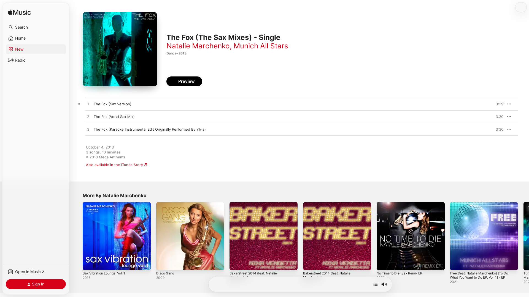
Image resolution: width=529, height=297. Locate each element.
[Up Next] (375, 284)
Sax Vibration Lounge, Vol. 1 (107, 204)
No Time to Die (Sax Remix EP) (403, 204)
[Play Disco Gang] (163, 263)
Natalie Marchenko (198, 46)
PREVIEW (497, 104)
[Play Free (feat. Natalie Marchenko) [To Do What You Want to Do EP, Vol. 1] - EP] (457, 263)
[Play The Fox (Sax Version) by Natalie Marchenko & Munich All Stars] (88, 104)
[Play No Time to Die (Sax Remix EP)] (383, 263)
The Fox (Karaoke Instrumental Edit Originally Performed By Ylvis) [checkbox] (150, 129)
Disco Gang (166, 204)
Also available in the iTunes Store (114, 165)
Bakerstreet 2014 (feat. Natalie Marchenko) (256, 206)
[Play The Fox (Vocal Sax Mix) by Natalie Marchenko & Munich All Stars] (88, 116)
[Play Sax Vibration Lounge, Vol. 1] (89, 263)
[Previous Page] (77, 236)
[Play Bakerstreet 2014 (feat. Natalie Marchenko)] (236, 263)
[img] (19, 12)
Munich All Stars (261, 46)
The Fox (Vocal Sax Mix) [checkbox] (114, 116)
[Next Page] (523, 236)
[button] (36, 27)
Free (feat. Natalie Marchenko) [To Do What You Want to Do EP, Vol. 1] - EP (482, 206)
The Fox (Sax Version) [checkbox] (112, 104)
